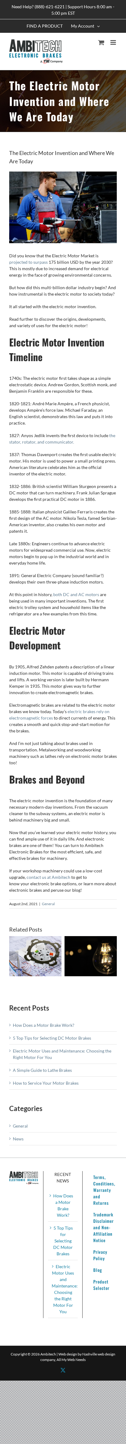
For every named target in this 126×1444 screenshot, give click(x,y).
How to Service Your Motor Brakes (46, 1083)
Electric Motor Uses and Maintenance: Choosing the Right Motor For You (63, 1289)
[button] (13, 956)
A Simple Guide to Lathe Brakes (42, 1070)
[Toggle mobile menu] (113, 42)
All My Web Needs (71, 1359)
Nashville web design (98, 1354)
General (48, 904)
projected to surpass (28, 262)
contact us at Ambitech (48, 877)
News (18, 1138)
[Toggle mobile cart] (101, 42)
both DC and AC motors (76, 594)
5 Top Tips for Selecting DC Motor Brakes (52, 1038)
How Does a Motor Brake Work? (43, 1025)
